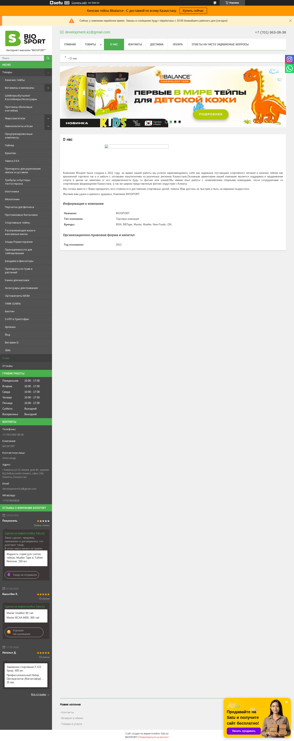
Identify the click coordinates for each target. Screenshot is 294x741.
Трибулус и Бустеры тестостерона (17, 181)
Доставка (156, 44)
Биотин (9, 311)
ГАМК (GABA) (12, 303)
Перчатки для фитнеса (19, 207)
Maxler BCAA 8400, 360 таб (23, 617)
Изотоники (12, 191)
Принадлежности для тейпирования (18, 251)
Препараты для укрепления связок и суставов (23, 170)
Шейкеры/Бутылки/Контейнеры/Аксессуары (21, 97)
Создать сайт (79, 2)
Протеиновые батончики (21, 215)
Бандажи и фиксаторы (19, 261)
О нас (5, 358)
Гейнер (9, 145)
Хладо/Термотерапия (19, 242)
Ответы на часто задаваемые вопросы (220, 44)
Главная (70, 44)
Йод (7, 334)
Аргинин (10, 327)
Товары (7, 72)
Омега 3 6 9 (12, 161)
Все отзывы (38, 694)
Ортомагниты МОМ (17, 295)
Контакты (135, 44)
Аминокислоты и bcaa (19, 126)
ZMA (7, 350)
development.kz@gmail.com (19, 488)
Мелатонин (12, 199)
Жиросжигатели (15, 118)
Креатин (10, 153)
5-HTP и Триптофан (17, 319)
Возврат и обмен (72, 718)
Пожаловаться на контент (154, 737)
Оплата (178, 44)
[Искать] (48, 58)
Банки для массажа (17, 280)
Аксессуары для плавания (21, 288)
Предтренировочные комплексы (19, 135)
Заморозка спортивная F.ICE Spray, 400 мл (24, 668)
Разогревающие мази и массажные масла (20, 232)
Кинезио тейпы (15, 80)
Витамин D (12, 342)
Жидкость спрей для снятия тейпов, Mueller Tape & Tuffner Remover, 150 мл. (25, 558)
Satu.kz (165, 733)
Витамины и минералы (19, 88)
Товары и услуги (71, 724)
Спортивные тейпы (17, 222)
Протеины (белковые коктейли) (18, 108)
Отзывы (7, 366)
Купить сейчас (193, 10)
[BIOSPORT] (26, 39)
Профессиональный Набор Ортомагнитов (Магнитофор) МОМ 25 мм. (26, 679)
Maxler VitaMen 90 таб (20, 613)
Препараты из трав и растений (18, 270)
